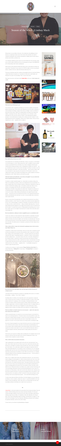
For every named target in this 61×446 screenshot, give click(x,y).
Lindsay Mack (24, 78)
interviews (32, 26)
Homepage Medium (25, 26)
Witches (38, 26)
